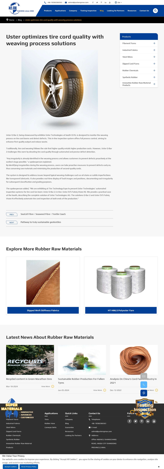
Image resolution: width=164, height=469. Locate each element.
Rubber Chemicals (130, 70)
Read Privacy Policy (28, 467)
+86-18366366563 (53, 2)
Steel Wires (127, 57)
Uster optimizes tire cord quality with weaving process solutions (53, 20)
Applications (60, 11)
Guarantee (69, 427)
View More (47, 386)
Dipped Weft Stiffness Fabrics (43, 310)
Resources (132, 11)
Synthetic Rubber (130, 77)
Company (73, 11)
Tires (47, 419)
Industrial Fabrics (130, 50)
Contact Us (144, 11)
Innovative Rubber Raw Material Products (136, 84)
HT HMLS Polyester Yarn (121, 310)
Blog (102, 11)
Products (48, 11)
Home (11, 20)
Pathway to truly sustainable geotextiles (41, 222)
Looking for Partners (115, 11)
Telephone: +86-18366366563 (97, 421)
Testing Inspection (88, 11)
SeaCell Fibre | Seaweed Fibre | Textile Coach (43, 214)
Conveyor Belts (50, 427)
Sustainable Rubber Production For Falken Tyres (81, 380)
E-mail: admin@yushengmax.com (100, 429)
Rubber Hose (50, 423)
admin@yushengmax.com (76, 2)
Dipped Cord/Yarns (130, 63)
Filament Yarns (129, 43)
